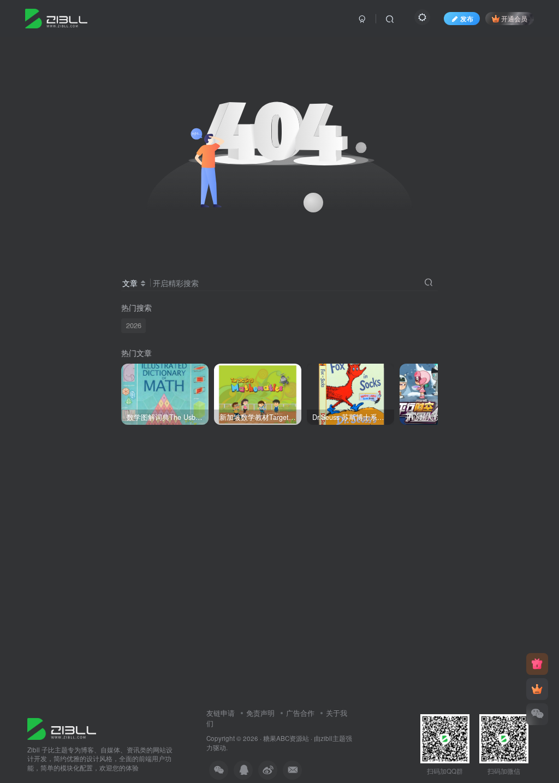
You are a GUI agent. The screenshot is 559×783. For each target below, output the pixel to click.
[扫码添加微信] (537, 714)
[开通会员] (537, 689)
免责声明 (260, 713)
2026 (133, 325)
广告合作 (300, 713)
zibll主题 (333, 738)
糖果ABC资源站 (286, 738)
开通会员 (514, 18)
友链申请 (220, 713)
